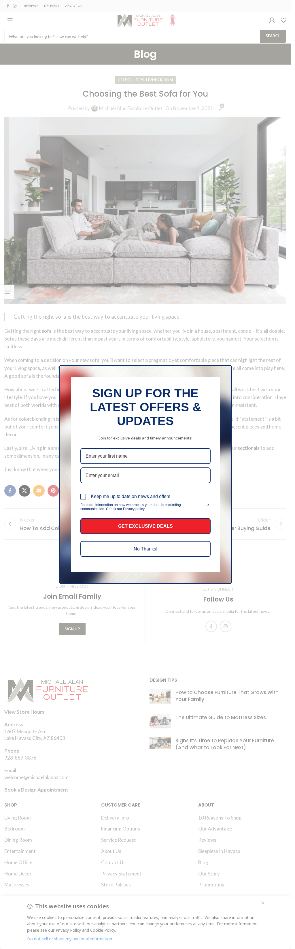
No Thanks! (145, 548)
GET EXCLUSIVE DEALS (145, 526)
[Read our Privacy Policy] (207, 505)
